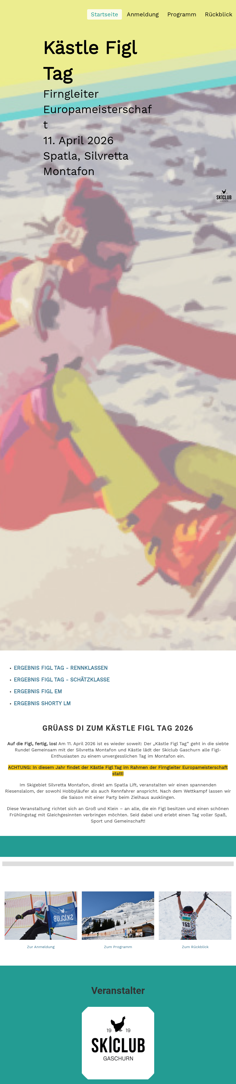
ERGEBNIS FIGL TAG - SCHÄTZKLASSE (62, 680)
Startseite (104, 14)
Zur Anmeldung (41, 947)
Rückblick (218, 14)
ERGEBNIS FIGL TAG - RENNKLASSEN (61, 668)
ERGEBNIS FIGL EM (38, 691)
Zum (186, 947)
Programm (181, 14)
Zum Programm (118, 947)
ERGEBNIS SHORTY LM (42, 703)
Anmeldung (143, 14)
